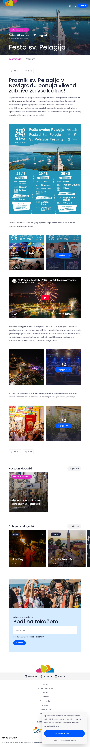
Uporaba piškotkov (52, 726)
